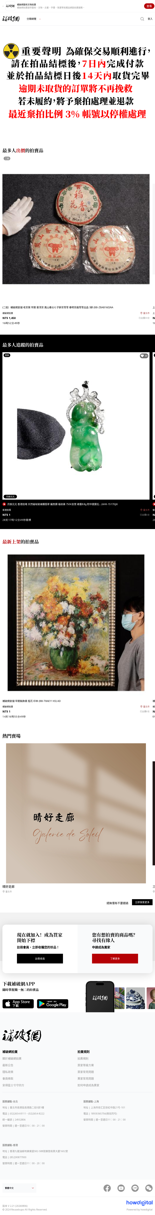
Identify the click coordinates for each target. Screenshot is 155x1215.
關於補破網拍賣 (11, 1058)
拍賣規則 (83, 1058)
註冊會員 (40, 958)
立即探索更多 (142, 902)
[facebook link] (107, 1188)
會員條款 (7, 1078)
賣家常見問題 (86, 1078)
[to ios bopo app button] (18, 1003)
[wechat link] (149, 1188)
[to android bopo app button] (52, 1003)
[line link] (135, 1188)
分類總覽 (32, 18)
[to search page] (142, 19)
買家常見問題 (86, 1072)
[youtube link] (121, 1188)
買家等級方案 (86, 1065)
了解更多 (115, 958)
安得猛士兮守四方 (13, 1085)
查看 (149, 6)
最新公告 (7, 1065)
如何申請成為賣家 (88, 1085)
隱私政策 (7, 1072)
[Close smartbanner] (3, 6)
